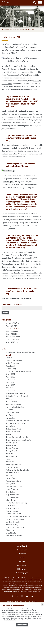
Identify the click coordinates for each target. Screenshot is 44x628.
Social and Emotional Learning (16, 503)
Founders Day (10, 418)
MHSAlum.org (22, 569)
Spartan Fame (10, 506)
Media (22, 558)
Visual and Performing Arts (15, 527)
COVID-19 (9, 399)
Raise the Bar (10, 492)
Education (9, 410)
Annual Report (22, 546)
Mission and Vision (12, 467)
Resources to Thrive (12, 497)
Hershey (8, 434)
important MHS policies (30, 589)
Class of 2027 (10, 391)
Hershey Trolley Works (21, 222)
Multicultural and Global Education (18, 470)
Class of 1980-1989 (12, 331)
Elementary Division (13, 413)
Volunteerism (10, 530)
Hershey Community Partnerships (17, 437)
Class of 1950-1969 (12, 326)
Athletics (9, 358)
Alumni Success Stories (15, 30)
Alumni (8, 355)
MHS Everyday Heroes (13, 465)
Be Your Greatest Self (13, 363)
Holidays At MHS (11, 451)
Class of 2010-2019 (12, 340)
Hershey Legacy (11, 443)
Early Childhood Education (15, 407)
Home (4, 30)
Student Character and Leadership (18, 517)
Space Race (6, 75)
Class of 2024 (10, 382)
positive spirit (8, 182)
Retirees (22, 561)
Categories (6, 320)
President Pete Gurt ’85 (14, 486)
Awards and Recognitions (14, 361)
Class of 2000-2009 (13, 337)
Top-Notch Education (13, 522)
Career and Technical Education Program (20, 371)
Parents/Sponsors (12, 478)
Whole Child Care (11, 533)
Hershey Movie (11, 445)
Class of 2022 (10, 377)
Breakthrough (10, 366)
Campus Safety (11, 369)
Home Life (9, 454)
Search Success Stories (12, 304)
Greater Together (11, 426)
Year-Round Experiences (14, 536)
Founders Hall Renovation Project (17, 421)
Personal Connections (13, 481)
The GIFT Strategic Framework (16, 519)
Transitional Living (12, 525)
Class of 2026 (10, 388)
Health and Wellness (13, 432)
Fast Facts (9, 415)
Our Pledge (9, 475)
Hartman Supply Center (14, 429)
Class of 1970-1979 (12, 329)
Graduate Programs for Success (16, 423)
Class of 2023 (10, 380)
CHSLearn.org (22, 565)
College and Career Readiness (16, 393)
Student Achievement (13, 514)
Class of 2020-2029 (12, 342)
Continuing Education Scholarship (17, 396)
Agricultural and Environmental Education (20, 352)
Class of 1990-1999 (12, 334)
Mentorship (10, 462)
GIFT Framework (22, 550)
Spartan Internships (13, 508)
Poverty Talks (10, 484)
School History (11, 500)
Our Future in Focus (12, 473)
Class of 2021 (10, 374)
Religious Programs (12, 495)
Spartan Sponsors (12, 511)
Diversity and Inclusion (13, 404)
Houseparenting (11, 456)
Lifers (8, 459)
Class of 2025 (10, 385)
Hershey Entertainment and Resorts (18, 440)
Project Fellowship (12, 489)
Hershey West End (12, 448)
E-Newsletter (22, 554)
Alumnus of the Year (12, 323)
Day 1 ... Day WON (11, 401)
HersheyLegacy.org (22, 573)
